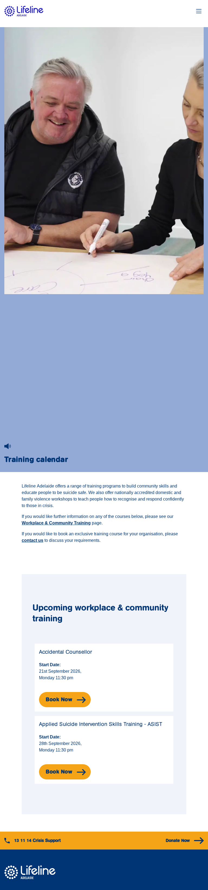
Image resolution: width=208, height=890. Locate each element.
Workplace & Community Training (56, 523)
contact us (32, 540)
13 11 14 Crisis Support (37, 840)
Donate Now (178, 840)
